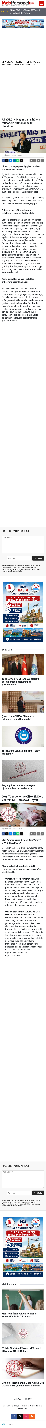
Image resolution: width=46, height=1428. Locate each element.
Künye (16, 1406)
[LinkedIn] (14, 160)
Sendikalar (20, 62)
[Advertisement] (23, 94)
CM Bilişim (9, 1424)
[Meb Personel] (18, 3)
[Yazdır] (31, 160)
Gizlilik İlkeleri (35, 1406)
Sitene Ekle (22, 1409)
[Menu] (42, 4)
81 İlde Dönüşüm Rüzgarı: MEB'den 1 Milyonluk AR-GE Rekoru (25, 11)
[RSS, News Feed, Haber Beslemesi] (32, 1416)
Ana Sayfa (9, 62)
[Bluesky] (10, 160)
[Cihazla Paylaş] (21, 160)
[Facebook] (3, 160)
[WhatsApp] (17, 160)
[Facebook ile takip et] (14, 1416)
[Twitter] (6, 160)
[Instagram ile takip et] (26, 1416)
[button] (34, 160)
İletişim (24, 1406)
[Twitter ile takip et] (20, 1416)
